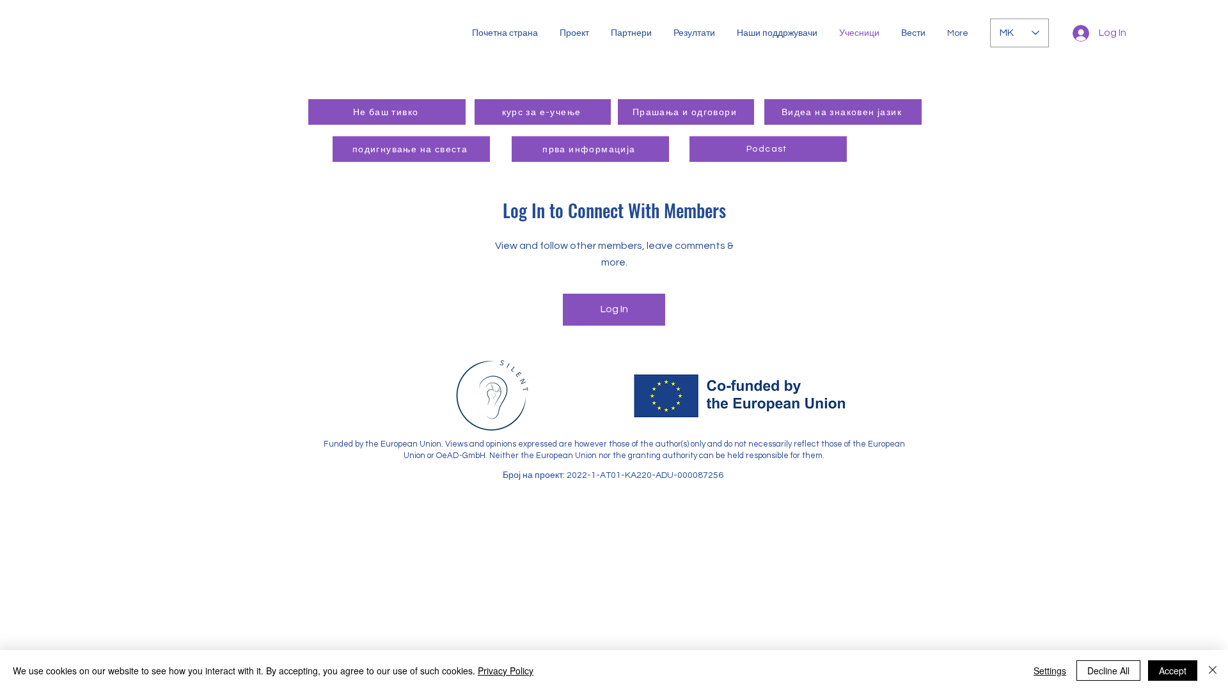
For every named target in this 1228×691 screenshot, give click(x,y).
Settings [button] (1050, 670)
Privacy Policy (505, 670)
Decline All (1108, 670)
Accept (1172, 670)
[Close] (1212, 670)
